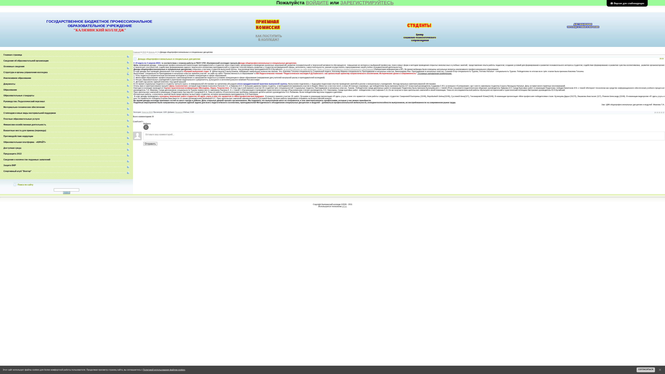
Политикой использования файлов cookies (164, 370)
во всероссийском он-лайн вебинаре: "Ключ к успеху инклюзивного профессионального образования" (328, 69)
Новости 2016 (147, 112)
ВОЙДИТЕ (317, 2)
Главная (136, 52)
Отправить (150, 144)
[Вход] (146, 127)
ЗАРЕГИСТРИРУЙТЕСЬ (367, 2)
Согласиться (645, 369)
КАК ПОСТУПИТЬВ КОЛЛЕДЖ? (269, 37)
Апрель (151, 52)
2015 (144, 52)
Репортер (178, 112)
